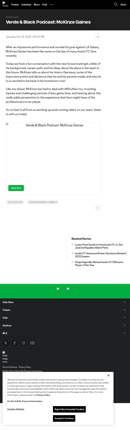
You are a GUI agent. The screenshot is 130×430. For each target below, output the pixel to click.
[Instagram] (23, 343)
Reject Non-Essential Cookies (69, 409)
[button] (51, 4)
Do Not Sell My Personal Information (24, 401)
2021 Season (15, 202)
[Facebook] (14, 343)
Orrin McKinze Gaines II (43, 202)
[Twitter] (6, 343)
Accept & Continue (64, 418)
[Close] (108, 375)
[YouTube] (32, 343)
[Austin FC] (6, 5)
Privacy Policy (43, 395)
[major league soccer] (5, 357)
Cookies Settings (15, 409)
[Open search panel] (116, 4)
